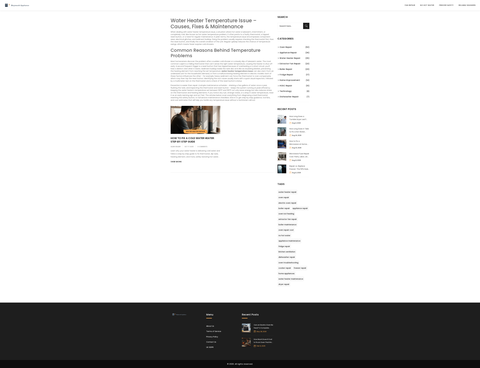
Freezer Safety (446, 5)
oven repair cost (286, 230)
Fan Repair (410, 5)
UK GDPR (210, 347)
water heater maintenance (290, 279)
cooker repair (284, 268)
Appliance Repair (288, 52)
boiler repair (284, 208)
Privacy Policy (212, 336)
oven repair (283, 197)
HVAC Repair (286, 85)
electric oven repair (287, 203)
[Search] (306, 26)
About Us (210, 326)
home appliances (286, 273)
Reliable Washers (467, 5)
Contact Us (211, 342)
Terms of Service (213, 331)
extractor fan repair (287, 219)
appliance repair (300, 208)
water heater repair (287, 192)
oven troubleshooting (288, 262)
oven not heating (286, 213)
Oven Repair (286, 47)
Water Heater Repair (195, 131)
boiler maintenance (287, 224)
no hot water (284, 235)
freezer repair (300, 268)
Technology (286, 91)
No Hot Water (427, 5)
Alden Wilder (176, 147)
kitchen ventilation (286, 252)
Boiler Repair (286, 69)
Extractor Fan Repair (290, 63)
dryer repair (283, 284)
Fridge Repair (286, 74)
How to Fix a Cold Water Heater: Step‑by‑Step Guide (192, 139)
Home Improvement (290, 80)
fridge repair (284, 246)
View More (176, 161)
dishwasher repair (286, 257)
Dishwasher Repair (289, 96)
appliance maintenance (289, 241)
